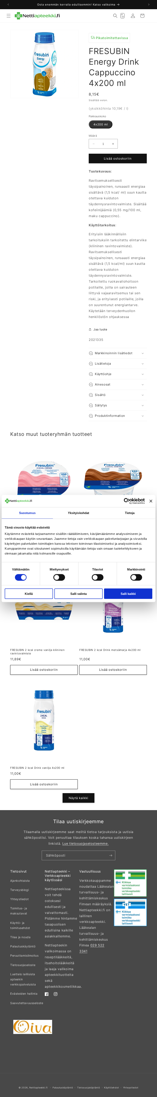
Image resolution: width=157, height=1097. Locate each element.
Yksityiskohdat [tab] (78, 512)
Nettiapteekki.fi (38, 1087)
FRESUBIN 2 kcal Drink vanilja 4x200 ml (37, 767)
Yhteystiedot (19, 899)
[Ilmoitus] (148, 4)
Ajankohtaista (20, 880)
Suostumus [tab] (27, 512)
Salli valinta (78, 593)
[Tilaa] (110, 855)
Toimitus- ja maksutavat (18, 910)
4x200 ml (100, 124)
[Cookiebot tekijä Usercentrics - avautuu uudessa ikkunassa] (127, 501)
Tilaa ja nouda (20, 937)
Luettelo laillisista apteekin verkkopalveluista (23, 979)
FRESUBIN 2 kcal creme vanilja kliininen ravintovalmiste (37, 651)
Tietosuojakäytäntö (88, 1087)
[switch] (59, 577)
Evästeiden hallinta (23, 993)
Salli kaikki (128, 593)
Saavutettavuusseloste (26, 1003)
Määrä (93, 135)
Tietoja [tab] (130, 512)
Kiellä (29, 593)
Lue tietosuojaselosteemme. (85, 843)
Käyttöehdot (111, 1087)
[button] (8, 15)
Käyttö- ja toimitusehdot (20, 925)
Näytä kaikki (78, 798)
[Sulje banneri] (150, 500)
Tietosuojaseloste (22, 965)
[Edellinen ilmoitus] (8, 4)
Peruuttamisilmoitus (24, 955)
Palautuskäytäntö (23, 946)
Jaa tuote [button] (100, 329)
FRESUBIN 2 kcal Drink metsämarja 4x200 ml (110, 650)
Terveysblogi (19, 890)
